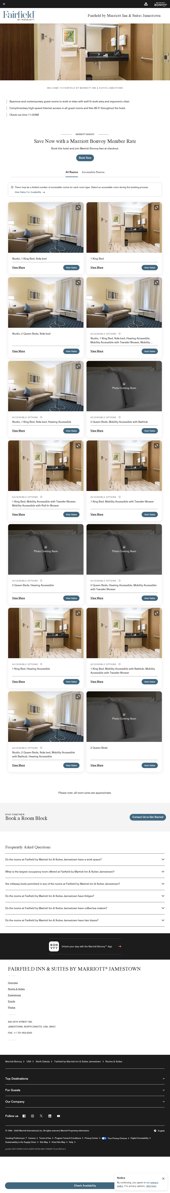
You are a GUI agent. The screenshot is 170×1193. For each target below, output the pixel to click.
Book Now (85, 157)
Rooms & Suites (16, 989)
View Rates (71, 267)
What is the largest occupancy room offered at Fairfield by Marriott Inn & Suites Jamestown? (59, 871)
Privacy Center (91, 1138)
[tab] (72, 172)
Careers (32, 1138)
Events (11, 1001)
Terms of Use (45, 1138)
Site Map (44, 1142)
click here (151, 1186)
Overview (13, 982)
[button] (146, 4)
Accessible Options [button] (103, 334)
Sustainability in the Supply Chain (20, 1142)
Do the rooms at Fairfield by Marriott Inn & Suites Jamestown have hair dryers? (51, 920)
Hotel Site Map (58, 1142)
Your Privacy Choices (117, 1138)
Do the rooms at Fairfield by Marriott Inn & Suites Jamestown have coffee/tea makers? (56, 908)
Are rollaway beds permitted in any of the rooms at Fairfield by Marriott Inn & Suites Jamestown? (62, 883)
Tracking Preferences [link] (15, 1138)
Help (71, 1142)
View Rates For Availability (28, 192)
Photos (11, 1007)
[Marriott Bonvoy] (159, 4)
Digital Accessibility (139, 1138)
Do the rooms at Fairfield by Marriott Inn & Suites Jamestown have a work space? (53, 859)
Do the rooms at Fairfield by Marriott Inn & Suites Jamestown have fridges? (49, 896)
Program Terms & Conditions (68, 1138)
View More (18, 267)
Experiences (14, 995)
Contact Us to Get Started (147, 817)
